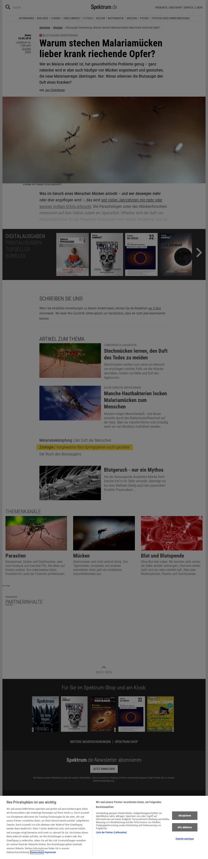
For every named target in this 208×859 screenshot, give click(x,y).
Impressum (50, 852)
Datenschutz (36, 852)
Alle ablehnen (185, 827)
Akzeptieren (184, 815)
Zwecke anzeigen (185, 838)
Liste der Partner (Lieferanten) (111, 832)
